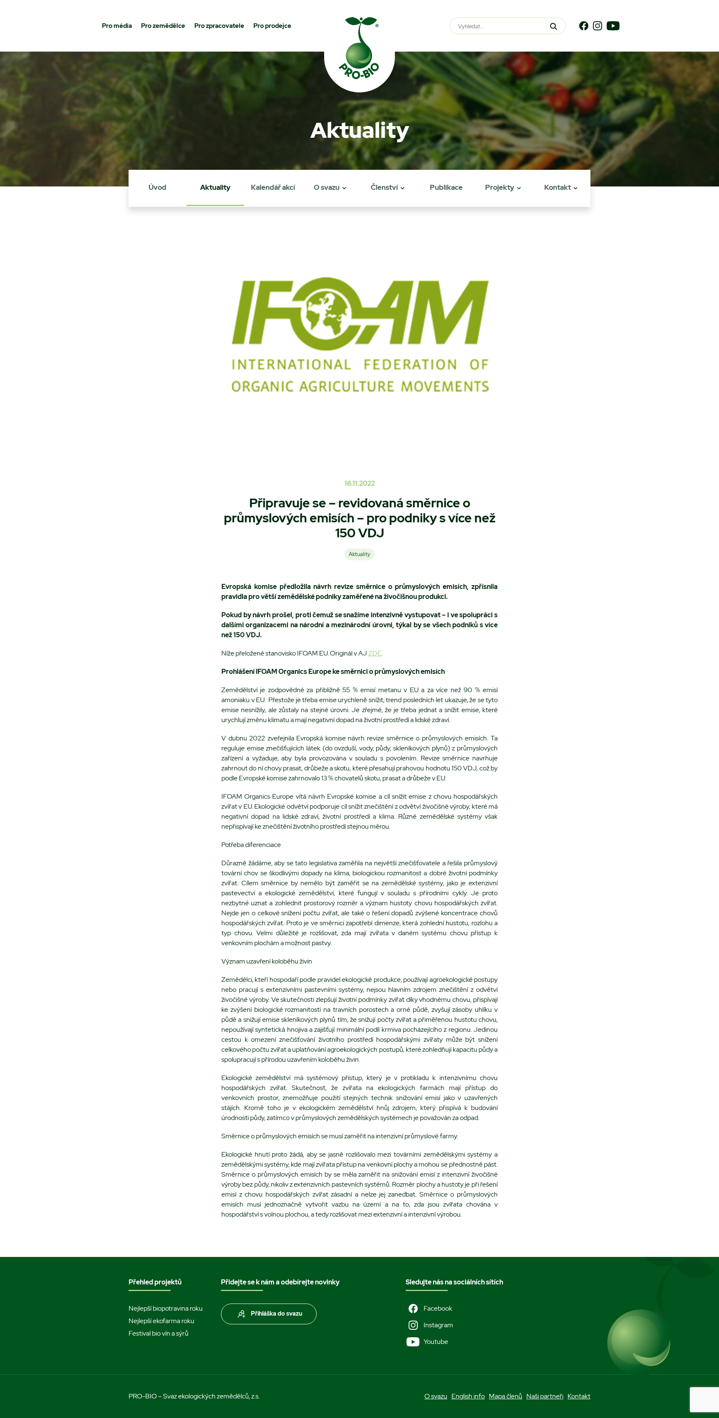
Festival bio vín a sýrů (158, 1333)
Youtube (436, 1341)
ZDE (375, 653)
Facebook (438, 1308)
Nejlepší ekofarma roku (161, 1320)
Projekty (499, 187)
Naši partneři (544, 1396)
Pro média (117, 26)
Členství (384, 187)
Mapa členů (505, 1396)
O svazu (327, 187)
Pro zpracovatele (219, 26)
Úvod (157, 187)
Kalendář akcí (273, 187)
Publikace (446, 187)
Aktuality (215, 187)
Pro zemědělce (163, 26)
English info (468, 1396)
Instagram (438, 1325)
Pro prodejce (272, 26)
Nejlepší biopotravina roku (166, 1308)
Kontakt (557, 187)
